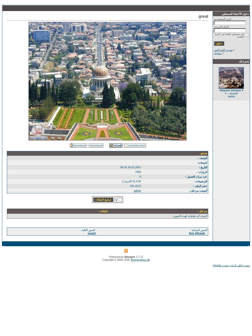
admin (137, 190)
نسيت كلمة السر (223, 49)
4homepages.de (140, 259)
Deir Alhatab (197, 233)
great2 (92, 233)
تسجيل (217, 53)
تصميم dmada (221, 265)
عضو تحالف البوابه (240, 265)
